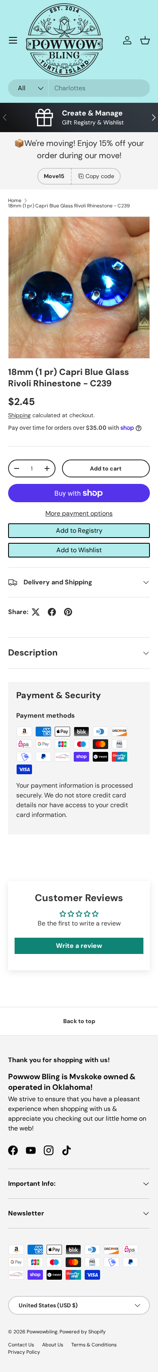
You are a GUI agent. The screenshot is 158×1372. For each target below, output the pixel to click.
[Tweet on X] (36, 612)
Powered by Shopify (83, 1331)
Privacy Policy (24, 1352)
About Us (52, 1345)
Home (14, 200)
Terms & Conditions (94, 1345)
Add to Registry (79, 530)
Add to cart (106, 468)
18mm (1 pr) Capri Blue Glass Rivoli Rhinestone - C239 (69, 205)
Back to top (79, 1021)
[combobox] (79, 88)
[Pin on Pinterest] (68, 612)
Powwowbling (42, 1331)
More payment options (79, 513)
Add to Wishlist (79, 550)
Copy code (99, 176)
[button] (145, 40)
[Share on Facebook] (52, 612)
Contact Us (21, 1345)
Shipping (19, 415)
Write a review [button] (79, 945)
